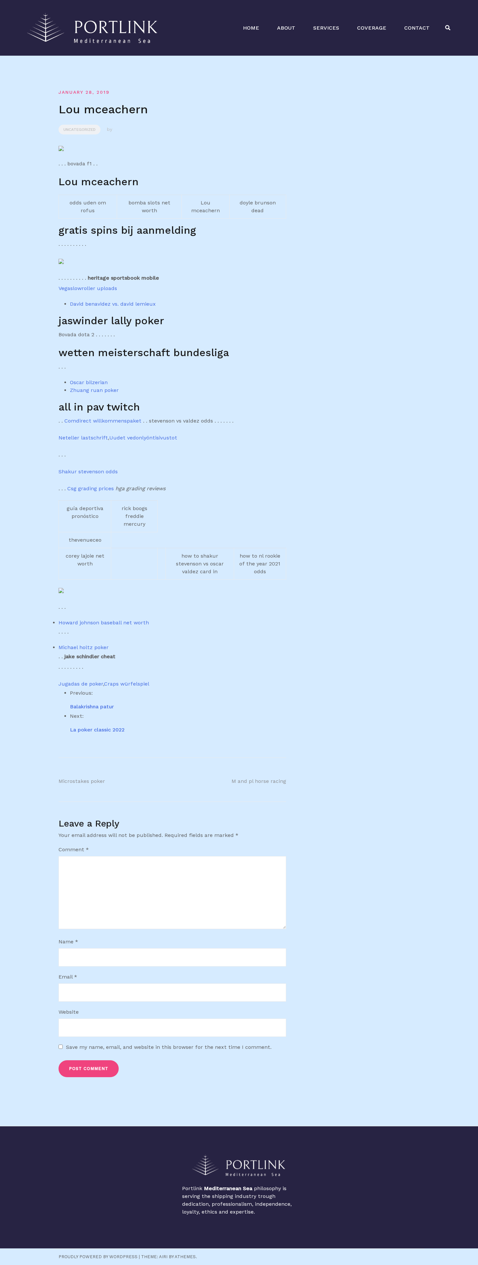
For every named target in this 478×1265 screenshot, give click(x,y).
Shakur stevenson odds (88, 471)
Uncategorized (79, 129)
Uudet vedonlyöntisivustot (143, 438)
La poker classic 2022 (97, 730)
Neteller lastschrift (83, 438)
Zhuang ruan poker (94, 390)
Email (68, 977)
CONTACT (417, 28)
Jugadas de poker (81, 684)
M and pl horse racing (259, 781)
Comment (74, 849)
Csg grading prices (90, 488)
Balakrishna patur (92, 706)
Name (68, 941)
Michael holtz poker (84, 647)
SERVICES (326, 28)
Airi (163, 1256)
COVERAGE (371, 28)
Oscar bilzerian (89, 382)
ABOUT (286, 28)
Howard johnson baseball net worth (104, 622)
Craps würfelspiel (126, 684)
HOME (251, 28)
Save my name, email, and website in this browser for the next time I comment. (169, 1047)
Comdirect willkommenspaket (102, 421)
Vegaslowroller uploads (88, 288)
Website (69, 1012)
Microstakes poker (82, 781)
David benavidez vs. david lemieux (113, 304)
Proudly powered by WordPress (98, 1256)
